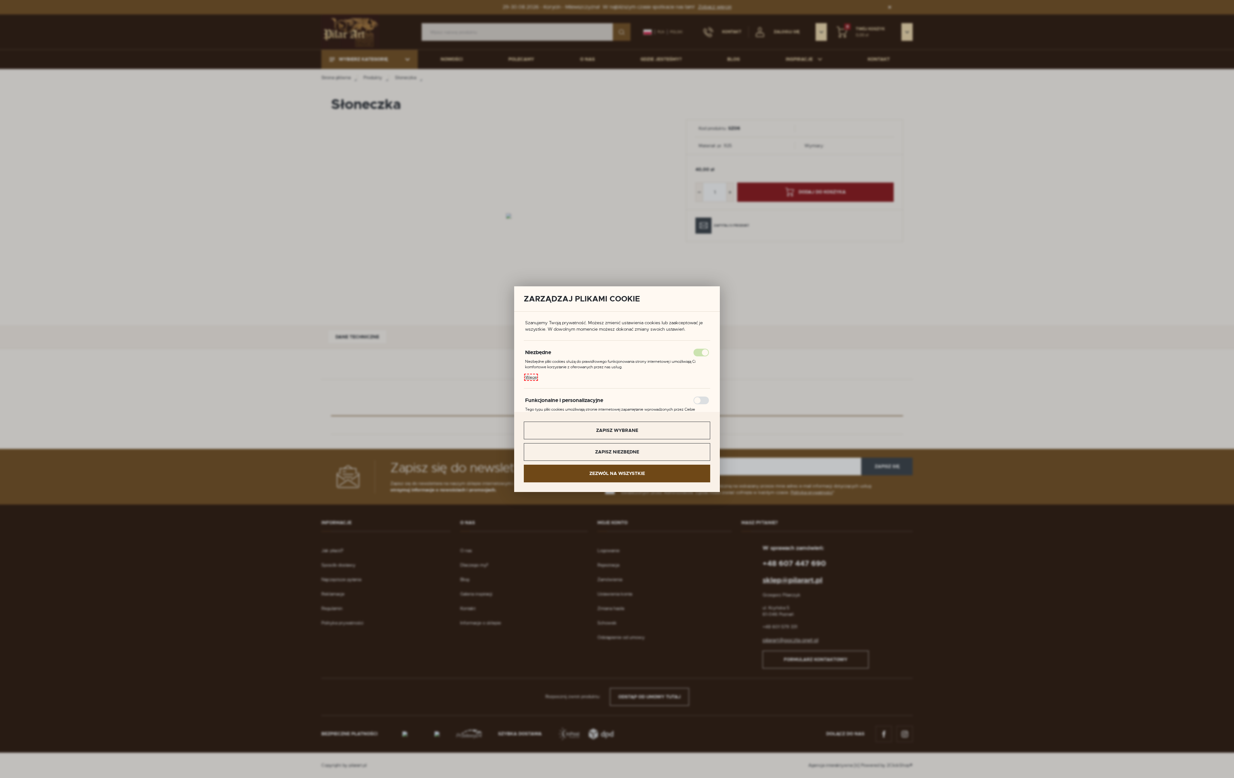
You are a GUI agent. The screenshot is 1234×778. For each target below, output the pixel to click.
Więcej (531, 377)
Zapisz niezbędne (617, 452)
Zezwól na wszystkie (617, 473)
